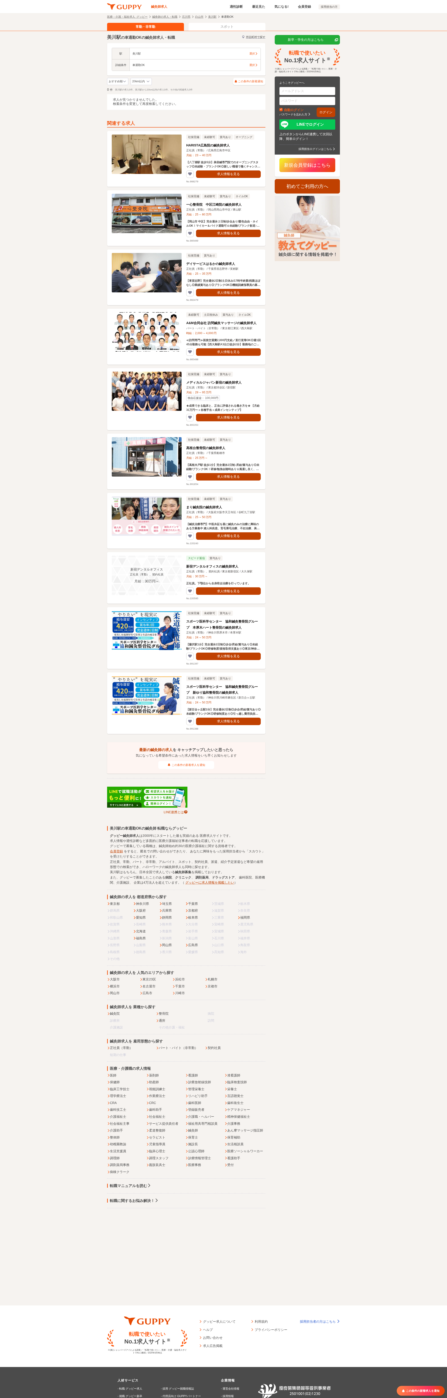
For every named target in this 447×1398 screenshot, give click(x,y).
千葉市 (180, 986)
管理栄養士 (196, 1089)
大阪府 (141, 910)
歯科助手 (155, 1109)
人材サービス (128, 1380)
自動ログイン (294, 109)
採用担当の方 (329, 6)
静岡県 (167, 917)
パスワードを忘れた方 (293, 114)
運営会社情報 (231, 1388)
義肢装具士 (157, 1165)
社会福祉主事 (119, 1123)
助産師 (154, 1082)
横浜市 (115, 986)
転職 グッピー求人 (130, 1388)
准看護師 (233, 1075)
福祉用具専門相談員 (202, 1123)
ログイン (325, 112)
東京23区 (149, 979)
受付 (230, 1165)
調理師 (115, 1158)
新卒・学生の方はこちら (306, 40)
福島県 (141, 938)
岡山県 (167, 945)
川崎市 (180, 993)
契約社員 (214, 1048)
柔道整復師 (157, 1130)
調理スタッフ (159, 1158)
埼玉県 (167, 904)
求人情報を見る (228, 174)
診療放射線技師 (199, 1082)
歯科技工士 (118, 1109)
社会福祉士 (157, 1116)
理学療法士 (118, 1096)
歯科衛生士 (235, 1103)
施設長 (193, 1144)
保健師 (115, 1082)
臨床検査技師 (237, 1082)
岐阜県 (193, 917)
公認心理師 (196, 1151)
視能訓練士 (157, 1089)
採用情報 (228, 1396)
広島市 (147, 993)
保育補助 (233, 1137)
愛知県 (141, 917)
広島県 (193, 945)
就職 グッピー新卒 (130, 1396)
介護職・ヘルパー (201, 1116)
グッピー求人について (219, 1321)
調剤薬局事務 (119, 1165)
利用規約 (261, 1321)
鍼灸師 (193, 1130)
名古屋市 (149, 986)
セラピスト (157, 1137)
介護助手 (116, 1130)
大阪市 (115, 979)
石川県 (186, 16)
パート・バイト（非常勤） (178, 1048)
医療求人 (206, 835)
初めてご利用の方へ (307, 186)
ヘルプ (208, 1329)
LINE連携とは (174, 811)
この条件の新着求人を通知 (188, 765)
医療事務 (194, 1165)
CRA (113, 1103)
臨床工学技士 (119, 1089)
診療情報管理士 (199, 1158)
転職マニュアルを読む (128, 1186)
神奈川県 (142, 904)
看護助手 (233, 1158)
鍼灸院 (115, 1013)
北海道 (141, 931)
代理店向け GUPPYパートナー (182, 1396)
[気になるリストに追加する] (190, 174)
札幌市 (212, 979)
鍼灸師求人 (159, 6)
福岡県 (245, 917)
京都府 (193, 910)
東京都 (115, 904)
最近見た (258, 6)
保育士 (193, 1137)
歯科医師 (194, 1103)
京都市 (212, 986)
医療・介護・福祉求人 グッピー (127, 16)
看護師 (193, 1075)
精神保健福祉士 (238, 1116)
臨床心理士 (157, 1151)
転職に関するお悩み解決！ (132, 1201)
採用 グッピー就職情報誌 (178, 1388)
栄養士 (232, 1089)
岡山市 (115, 993)
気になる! (281, 6)
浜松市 (180, 979)
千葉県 (193, 904)
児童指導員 (157, 1144)
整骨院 (164, 1013)
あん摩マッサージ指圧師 (245, 1130)
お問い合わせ (213, 1337)
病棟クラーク (119, 1172)
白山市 (199, 16)
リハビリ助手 (198, 1096)
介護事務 (233, 1123)
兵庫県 (167, 910)
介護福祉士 (118, 1116)
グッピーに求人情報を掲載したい (209, 882)
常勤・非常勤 (145, 26)
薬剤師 (154, 1075)
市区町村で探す (255, 37)
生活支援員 (118, 1151)
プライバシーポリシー (271, 1329)
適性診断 (236, 6)
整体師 (115, 1137)
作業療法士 (157, 1096)
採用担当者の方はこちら (318, 1321)
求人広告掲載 (213, 1345)
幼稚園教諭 (118, 1144)
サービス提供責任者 (163, 1123)
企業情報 (228, 1380)
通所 (162, 1020)
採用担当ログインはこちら (315, 148)
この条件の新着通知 (250, 81)
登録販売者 (196, 1109)
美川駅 (212, 16)
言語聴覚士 (235, 1096)
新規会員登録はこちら (307, 165)
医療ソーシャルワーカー (245, 1151)
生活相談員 (235, 1144)
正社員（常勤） (121, 1048)
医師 (113, 1075)
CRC (152, 1103)
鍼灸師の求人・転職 (164, 16)
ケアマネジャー (238, 1109)
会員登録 (304, 6)
